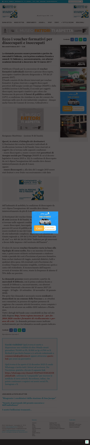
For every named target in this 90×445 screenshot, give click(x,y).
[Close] (58, 211)
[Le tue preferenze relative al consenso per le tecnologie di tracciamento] (87, 442)
